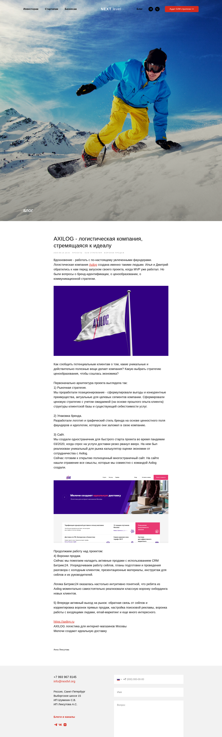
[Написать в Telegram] (150, 9)
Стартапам (51, 9)
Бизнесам (71, 9)
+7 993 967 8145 (65, 677)
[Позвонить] (157, 9)
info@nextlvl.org (64, 681)
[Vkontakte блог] (60, 725)
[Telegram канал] (56, 725)
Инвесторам (30, 9)
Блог (140, 9)
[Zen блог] (65, 725)
